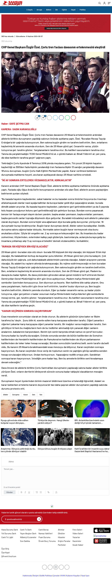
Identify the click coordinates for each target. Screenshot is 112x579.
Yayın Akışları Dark (28, 533)
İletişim (36, 576)
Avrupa (39, 10)
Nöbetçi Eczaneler (28, 537)
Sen (33, 394)
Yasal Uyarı (85, 576)
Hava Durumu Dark (9, 529)
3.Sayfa (29, 10)
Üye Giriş (5, 548)
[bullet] (41, 492)
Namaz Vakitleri (45, 533)
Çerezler (56, 576)
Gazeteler (77, 541)
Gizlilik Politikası (46, 576)
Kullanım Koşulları (73, 576)
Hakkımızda (27, 576)
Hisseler (61, 537)
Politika (83, 10)
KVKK (63, 576)
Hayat (73, 10)
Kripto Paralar (64, 541)
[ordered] (37, 492)
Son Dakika (25, 541)
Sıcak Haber (78, 545)
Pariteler (62, 545)
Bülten (48, 10)
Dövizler (61, 533)
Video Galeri (78, 533)
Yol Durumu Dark (8, 533)
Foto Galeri (77, 529)
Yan (40, 394)
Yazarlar (76, 537)
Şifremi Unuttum (8, 556)
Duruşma (15, 394)
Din (56, 10)
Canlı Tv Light (7, 537)
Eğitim (64, 10)
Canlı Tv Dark (26, 529)
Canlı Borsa (43, 529)
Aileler (5, 394)
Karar (25, 394)
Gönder (9, 492)
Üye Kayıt (5, 552)
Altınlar (61, 529)
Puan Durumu (44, 537)
